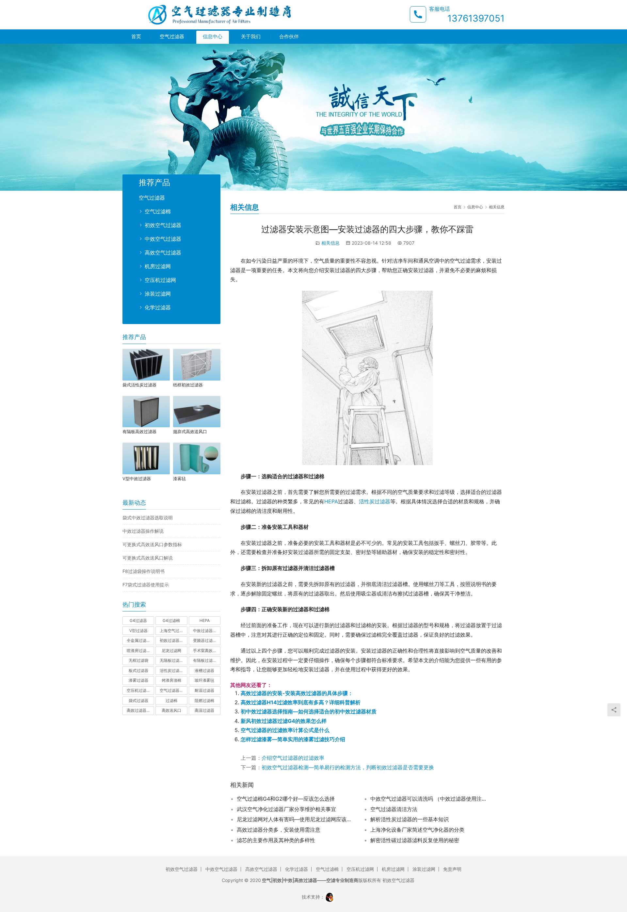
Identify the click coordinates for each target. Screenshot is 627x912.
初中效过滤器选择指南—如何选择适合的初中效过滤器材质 (309, 711)
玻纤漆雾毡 (204, 680)
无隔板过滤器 (171, 660)
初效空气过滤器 (163, 225)
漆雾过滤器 (138, 680)
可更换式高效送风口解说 (147, 558)
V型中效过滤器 (136, 478)
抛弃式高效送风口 (190, 431)
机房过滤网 (158, 266)
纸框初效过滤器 (188, 384)
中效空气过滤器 (163, 239)
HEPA (331, 501)
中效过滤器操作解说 (143, 531)
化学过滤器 (158, 307)
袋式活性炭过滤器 (139, 384)
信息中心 (212, 36)
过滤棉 (171, 700)
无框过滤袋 (138, 660)
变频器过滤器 (205, 640)
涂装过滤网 (158, 293)
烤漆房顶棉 (171, 680)
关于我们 (251, 36)
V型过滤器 (138, 630)
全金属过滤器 (138, 640)
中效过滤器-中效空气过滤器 (206, 630)
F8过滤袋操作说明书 (143, 571)
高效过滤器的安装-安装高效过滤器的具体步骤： (297, 693)
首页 (136, 36)
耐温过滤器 (204, 690)
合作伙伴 (289, 36)
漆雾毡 (179, 478)
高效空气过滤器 (163, 252)
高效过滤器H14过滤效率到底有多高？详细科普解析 (301, 702)
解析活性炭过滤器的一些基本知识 (409, 819)
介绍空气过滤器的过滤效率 (293, 758)
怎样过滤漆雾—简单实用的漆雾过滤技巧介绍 (293, 739)
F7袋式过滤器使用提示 (145, 584)
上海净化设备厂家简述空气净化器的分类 (417, 829)
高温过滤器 (204, 710)
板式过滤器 (138, 670)
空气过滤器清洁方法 (393, 809)
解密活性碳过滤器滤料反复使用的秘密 (414, 840)
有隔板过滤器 (205, 660)
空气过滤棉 (158, 211)
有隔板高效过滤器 (139, 431)
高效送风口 (171, 710)
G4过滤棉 (171, 620)
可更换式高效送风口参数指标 (152, 544)
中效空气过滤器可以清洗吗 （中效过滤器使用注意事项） (429, 798)
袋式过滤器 (138, 700)
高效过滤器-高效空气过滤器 (140, 710)
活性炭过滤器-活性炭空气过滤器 (173, 670)
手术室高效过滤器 (206, 650)
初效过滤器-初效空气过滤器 (173, 640)
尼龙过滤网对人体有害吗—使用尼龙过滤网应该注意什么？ (295, 819)
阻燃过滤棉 (204, 700)
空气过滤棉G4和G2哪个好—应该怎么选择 (286, 798)
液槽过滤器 (204, 670)
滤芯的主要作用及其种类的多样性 (276, 840)
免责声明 (452, 869)
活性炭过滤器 (374, 501)
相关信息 (330, 243)
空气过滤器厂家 (173, 690)
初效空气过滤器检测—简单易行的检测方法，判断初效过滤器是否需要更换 (348, 767)
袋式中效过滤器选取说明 (147, 517)
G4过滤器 (138, 620)
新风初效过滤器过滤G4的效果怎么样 (284, 721)
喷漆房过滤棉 (138, 650)
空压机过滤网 (160, 280)
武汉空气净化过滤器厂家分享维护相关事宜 (286, 809)
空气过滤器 (172, 36)
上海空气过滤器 (173, 630)
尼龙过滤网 (171, 650)
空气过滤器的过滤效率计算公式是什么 (285, 730)
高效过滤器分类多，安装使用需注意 (278, 829)
